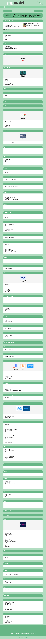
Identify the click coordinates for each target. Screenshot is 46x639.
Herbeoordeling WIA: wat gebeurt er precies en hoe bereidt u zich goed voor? (11, 23)
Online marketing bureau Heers (10, 248)
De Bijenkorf (7, 260)
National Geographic (8, 589)
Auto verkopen (7, 482)
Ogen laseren (7, 81)
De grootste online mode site (10, 197)
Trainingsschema (8, 290)
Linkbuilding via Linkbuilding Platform (11, 251)
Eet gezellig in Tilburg (8, 609)
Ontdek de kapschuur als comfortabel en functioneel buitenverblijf (32, 23)
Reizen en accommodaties (9, 224)
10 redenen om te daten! (9, 573)
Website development (8, 385)
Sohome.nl (7, 438)
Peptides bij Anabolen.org (9, 291)
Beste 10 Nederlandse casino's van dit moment (12, 532)
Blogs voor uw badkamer (9, 428)
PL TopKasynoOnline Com (9, 540)
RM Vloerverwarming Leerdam (10, 431)
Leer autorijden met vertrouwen (10, 483)
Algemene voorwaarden (25, 633)
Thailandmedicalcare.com (9, 467)
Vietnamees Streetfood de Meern (10, 607)
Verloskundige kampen (9, 80)
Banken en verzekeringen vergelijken (11, 48)
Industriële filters (8, 454)
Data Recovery (7, 449)
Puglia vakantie (7, 230)
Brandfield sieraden (8, 261)
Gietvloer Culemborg (8, 430)
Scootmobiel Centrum (8, 376)
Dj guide (6, 320)
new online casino (8, 539)
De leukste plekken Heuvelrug (10, 416)
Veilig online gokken (8, 215)
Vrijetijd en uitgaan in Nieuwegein (10, 318)
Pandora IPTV (7, 126)
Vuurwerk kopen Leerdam (9, 356)
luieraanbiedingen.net (8, 496)
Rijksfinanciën (7, 616)
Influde (6, 459)
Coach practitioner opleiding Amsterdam (12, 142)
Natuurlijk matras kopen (9, 437)
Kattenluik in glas (8, 439)
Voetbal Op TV (7, 289)
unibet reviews (7, 622)
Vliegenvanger (7, 309)
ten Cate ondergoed (8, 162)
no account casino (8, 122)
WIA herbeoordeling (8, 398)
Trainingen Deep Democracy (10, 558)
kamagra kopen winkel (9, 84)
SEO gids (6, 245)
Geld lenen (7, 618)
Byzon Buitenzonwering (9, 442)
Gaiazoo (6, 590)
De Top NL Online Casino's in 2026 (10, 541)
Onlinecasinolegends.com (9, 534)
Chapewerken (7, 432)
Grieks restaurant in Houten (9, 602)
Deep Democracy (8, 557)
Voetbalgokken (7, 285)
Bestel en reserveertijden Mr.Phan (10, 605)
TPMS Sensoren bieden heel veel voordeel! (12, 484)
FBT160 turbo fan (8, 603)
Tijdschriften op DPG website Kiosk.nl (11, 179)
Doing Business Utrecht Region (10, 452)
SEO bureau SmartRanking (9, 450)
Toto (6, 216)
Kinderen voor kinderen (9, 149)
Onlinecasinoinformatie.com (9, 542)
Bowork (6, 160)
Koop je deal (7, 171)
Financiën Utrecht (8, 617)
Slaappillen (7, 377)
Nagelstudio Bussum (8, 504)
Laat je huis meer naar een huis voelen (11, 186)
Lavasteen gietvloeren (8, 441)
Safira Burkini (7, 159)
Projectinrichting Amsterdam (10, 457)
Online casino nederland (9, 535)
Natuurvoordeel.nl (8, 378)
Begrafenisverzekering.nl (9, 349)
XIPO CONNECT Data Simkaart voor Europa (12, 301)
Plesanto (6, 310)
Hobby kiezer (7, 95)
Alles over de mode (8, 196)
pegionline (7, 39)
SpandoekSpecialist (8, 375)
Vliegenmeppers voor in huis (10, 425)
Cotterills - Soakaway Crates (9, 124)
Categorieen (7, 11)
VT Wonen (7, 424)
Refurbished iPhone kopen (9, 298)
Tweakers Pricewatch (8, 335)
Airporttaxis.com (8, 328)
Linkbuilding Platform (8, 249)
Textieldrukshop (8, 161)
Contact (11, 633)
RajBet (6, 543)
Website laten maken (8, 388)
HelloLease (7, 487)
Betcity (6, 217)
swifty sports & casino (8, 288)
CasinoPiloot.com (8, 533)
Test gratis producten (8, 121)
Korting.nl (6, 172)
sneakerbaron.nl (8, 198)
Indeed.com (7, 397)
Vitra (6, 436)
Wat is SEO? (7, 244)
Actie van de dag (8, 582)
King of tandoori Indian (9, 604)
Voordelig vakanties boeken (9, 225)
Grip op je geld (7, 46)
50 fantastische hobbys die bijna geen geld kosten (13, 96)
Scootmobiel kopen (8, 83)
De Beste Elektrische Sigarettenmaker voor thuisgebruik (32, 25)
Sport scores (7, 284)
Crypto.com (7, 37)
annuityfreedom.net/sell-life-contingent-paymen (13, 390)
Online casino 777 (8, 538)
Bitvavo (6, 36)
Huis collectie (7, 187)
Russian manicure (8, 506)
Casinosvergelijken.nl (8, 337)
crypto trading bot (8, 35)
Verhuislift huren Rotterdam (9, 456)
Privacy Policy (33, 633)
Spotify (6, 207)
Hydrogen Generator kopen (9, 372)
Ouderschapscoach (8, 152)
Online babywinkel (8, 494)
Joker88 (6, 545)
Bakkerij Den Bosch (8, 608)
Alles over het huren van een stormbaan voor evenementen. (11, 27)
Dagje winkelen (7, 417)
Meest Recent (38, 11)
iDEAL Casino (7, 546)
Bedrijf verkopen (8, 451)
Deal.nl (6, 336)
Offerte (6, 458)
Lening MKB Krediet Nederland (10, 49)
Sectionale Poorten (8, 311)
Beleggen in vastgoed (8, 620)
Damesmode (7, 194)
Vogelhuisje (7, 308)
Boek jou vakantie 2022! (9, 226)
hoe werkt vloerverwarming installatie (11, 429)
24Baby (6, 495)
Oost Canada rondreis (9, 229)
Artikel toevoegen (6, 29)
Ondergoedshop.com (8, 164)
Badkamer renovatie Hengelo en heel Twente (12, 435)
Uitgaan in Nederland (8, 321)
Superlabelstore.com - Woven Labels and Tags (12, 199)
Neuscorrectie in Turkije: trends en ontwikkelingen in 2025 (9, 25)
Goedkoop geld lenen (8, 621)
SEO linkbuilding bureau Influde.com (11, 252)
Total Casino (7, 536)
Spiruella (6, 79)
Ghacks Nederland (8, 125)
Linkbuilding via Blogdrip (9, 250)
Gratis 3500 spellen (8, 268)
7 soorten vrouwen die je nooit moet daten (12, 574)
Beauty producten (8, 503)
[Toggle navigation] (4, 7)
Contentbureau (7, 455)
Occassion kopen (8, 481)
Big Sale (6, 581)
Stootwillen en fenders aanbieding (10, 474)
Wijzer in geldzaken (8, 47)
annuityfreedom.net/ (8, 389)
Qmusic (6, 206)
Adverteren (17, 633)
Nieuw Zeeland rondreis (9, 228)
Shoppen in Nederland (9, 415)
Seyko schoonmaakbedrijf (9, 237)
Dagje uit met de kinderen (9, 151)
